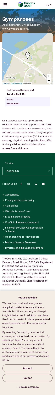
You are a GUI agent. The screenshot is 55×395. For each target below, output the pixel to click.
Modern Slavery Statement (21, 242)
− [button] (49, 80)
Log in (48, 4)
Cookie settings (29, 386)
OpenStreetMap (16, 83)
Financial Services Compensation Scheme (24, 229)
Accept (27, 368)
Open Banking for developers (22, 236)
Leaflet (5, 83)
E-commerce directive (17, 216)
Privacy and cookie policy (19, 200)
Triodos (9, 163)
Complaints (11, 205)
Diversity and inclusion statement (24, 247)
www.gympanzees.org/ (15, 28)
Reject (27, 377)
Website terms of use (17, 211)
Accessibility (12, 194)
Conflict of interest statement (22, 222)
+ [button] (49, 76)
